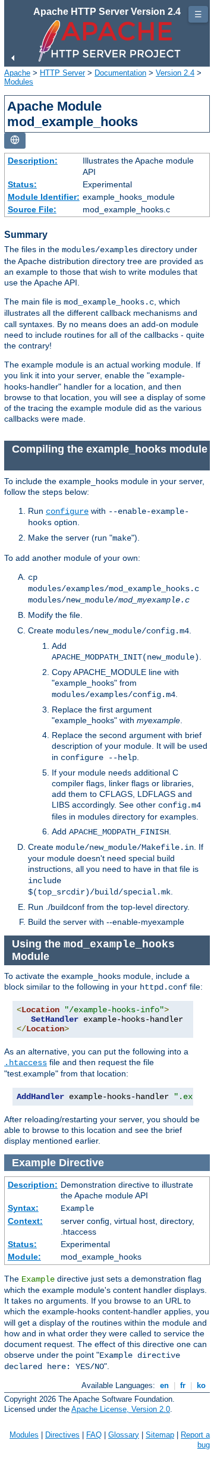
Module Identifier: (44, 197)
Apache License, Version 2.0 (120, 1409)
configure (67, 511)
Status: (22, 184)
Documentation (120, 72)
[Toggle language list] (15, 141)
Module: (24, 1256)
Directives (62, 1434)
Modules (18, 81)
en (164, 1385)
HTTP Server (62, 72)
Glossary (123, 1434)
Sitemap (160, 1434)
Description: (33, 160)
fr (183, 1385)
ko (201, 1385)
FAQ (94, 1434)
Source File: (32, 209)
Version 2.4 (175, 72)
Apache (17, 72)
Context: (25, 1221)
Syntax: (23, 1208)
